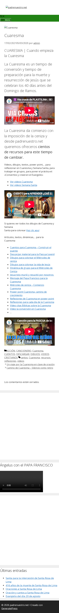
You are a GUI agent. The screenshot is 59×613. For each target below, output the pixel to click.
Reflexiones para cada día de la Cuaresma (32, 302)
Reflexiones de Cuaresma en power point (32, 298)
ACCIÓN (11, 350)
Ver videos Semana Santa (23, 185)
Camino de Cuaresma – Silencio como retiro (30, 367)
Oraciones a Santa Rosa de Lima (24, 589)
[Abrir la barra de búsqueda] (2, 16)
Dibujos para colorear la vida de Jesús (30, 264)
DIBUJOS (35, 354)
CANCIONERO (23, 350)
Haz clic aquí (32, 230)
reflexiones (10, 361)
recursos (45, 357)
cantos (24, 357)
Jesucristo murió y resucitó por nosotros (32, 274)
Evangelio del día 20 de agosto (23, 596)
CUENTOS (9, 354)
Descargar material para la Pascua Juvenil (32, 254)
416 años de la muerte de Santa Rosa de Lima (31, 585)
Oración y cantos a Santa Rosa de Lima (27, 592)
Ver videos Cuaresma (21, 181)
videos (20, 361)
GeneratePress (9, 608)
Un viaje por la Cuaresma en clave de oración (31, 364)
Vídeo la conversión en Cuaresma (28, 308)
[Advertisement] (29, 429)
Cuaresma (37, 350)
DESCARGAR (22, 354)
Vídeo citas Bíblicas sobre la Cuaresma (30, 305)
